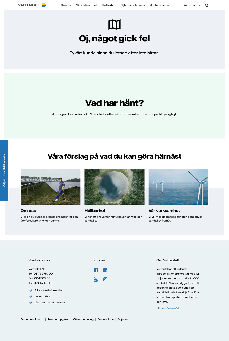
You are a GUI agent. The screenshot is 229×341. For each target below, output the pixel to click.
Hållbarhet (109, 5)
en (189, 5)
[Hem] (32, 5)
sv (194, 5)
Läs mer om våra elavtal (50, 302)
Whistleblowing (83, 319)
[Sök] (207, 5)
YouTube (96, 279)
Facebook (96, 270)
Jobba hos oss (159, 5)
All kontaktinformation (49, 290)
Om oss (66, 5)
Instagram (105, 279)
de (199, 5)
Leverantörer (43, 296)
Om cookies (106, 319)
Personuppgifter (58, 319)
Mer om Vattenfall (167, 308)
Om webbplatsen (32, 319)
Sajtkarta (123, 319)
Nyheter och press (133, 5)
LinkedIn (105, 270)
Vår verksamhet (86, 5)
